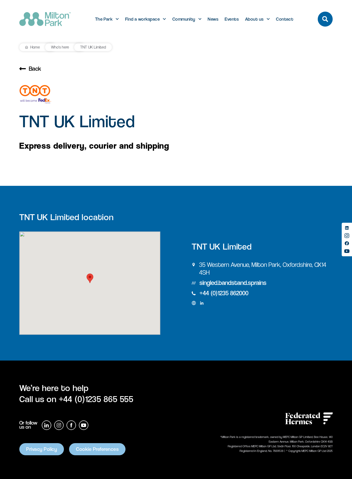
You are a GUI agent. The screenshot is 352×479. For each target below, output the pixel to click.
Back (35, 68)
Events (232, 19)
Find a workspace (142, 19)
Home (35, 47)
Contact (284, 19)
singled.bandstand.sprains (232, 282)
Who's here (60, 47)
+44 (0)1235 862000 (223, 293)
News (213, 19)
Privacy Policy (41, 449)
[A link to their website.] (194, 303)
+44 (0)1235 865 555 (96, 399)
